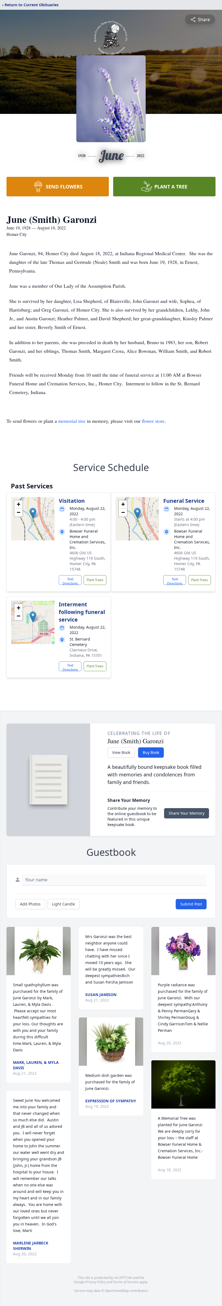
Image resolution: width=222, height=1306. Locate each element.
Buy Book (151, 752)
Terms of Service (125, 1282)
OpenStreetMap (117, 1290)
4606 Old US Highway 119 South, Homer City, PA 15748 (88, 561)
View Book (121, 752)
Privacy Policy (96, 1282)
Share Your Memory (186, 813)
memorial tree (72, 421)
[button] (33, 513)
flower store (153, 421)
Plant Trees (95, 580)
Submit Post (191, 904)
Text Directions (70, 581)
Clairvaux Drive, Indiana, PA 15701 (86, 652)
